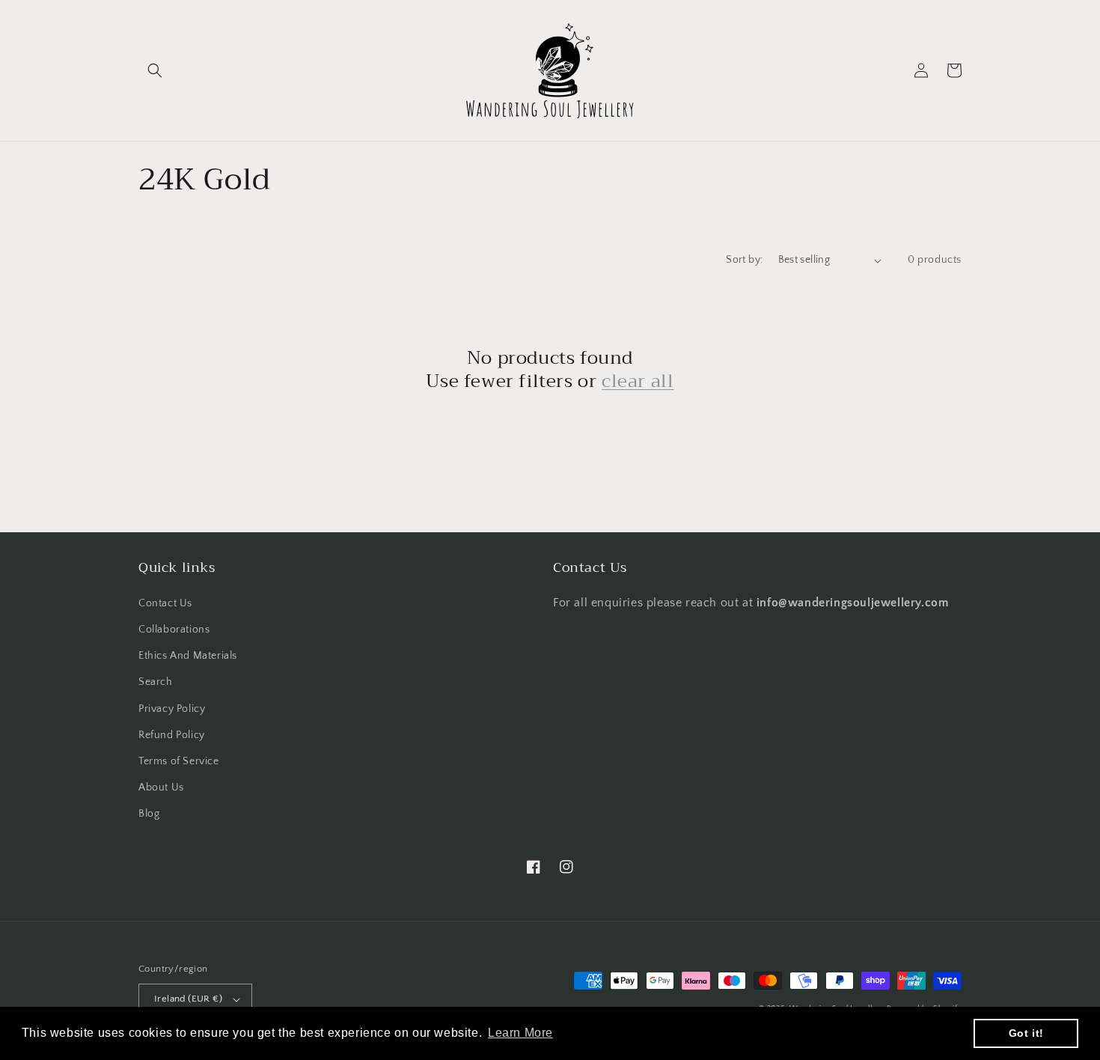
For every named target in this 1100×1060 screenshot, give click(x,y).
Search (155, 682)
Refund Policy (171, 735)
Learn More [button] (520, 1032)
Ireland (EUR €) (188, 998)
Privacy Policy (171, 709)
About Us (161, 788)
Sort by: (744, 260)
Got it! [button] (1026, 1033)
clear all (637, 381)
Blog (148, 814)
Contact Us (165, 603)
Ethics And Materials (187, 656)
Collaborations (174, 630)
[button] (154, 70)
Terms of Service (178, 761)
